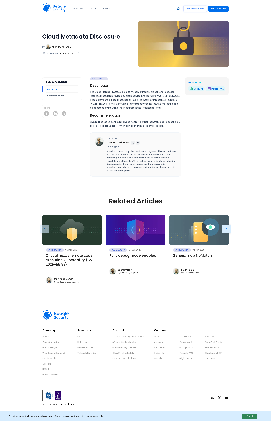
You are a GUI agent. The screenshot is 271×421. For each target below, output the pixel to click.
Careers (46, 363)
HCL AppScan (186, 347)
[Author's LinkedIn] (138, 143)
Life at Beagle (49, 347)
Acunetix (158, 342)
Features (94, 8)
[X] (219, 397)
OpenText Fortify (213, 342)
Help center (83, 342)
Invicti (157, 336)
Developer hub (85, 347)
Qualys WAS (185, 342)
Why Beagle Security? (53, 352)
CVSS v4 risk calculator (124, 358)
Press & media (50, 374)
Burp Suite (210, 358)
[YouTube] (226, 398)
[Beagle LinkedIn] (55, 113)
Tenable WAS (186, 352)
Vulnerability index (86, 352)
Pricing (106, 8)
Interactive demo (195, 8)
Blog (79, 336)
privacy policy (97, 416)
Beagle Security (51, 5)
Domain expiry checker (124, 347)
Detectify (159, 352)
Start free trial (218, 8)
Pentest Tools (212, 347)
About (45, 336)
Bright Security (186, 358)
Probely (158, 358)
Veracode (159, 347)
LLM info (46, 369)
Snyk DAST (210, 336)
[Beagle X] (64, 113)
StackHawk (185, 336)
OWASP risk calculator (123, 352)
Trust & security (50, 342)
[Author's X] (133, 143)
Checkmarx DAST (214, 352)
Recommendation (55, 95)
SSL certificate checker (124, 342)
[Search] (179, 8)
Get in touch (49, 358)
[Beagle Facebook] (46, 113)
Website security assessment (128, 336)
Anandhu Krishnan (61, 46)
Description (52, 89)
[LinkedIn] (212, 398)
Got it (250, 416)
